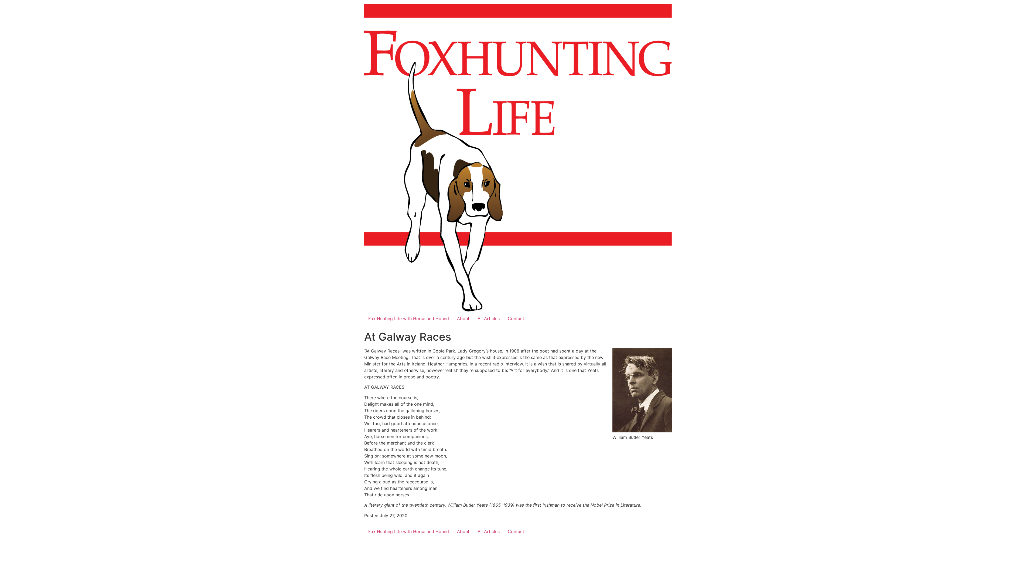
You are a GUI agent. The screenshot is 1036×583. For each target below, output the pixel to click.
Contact (516, 318)
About (463, 318)
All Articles (489, 318)
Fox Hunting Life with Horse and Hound (408, 318)
